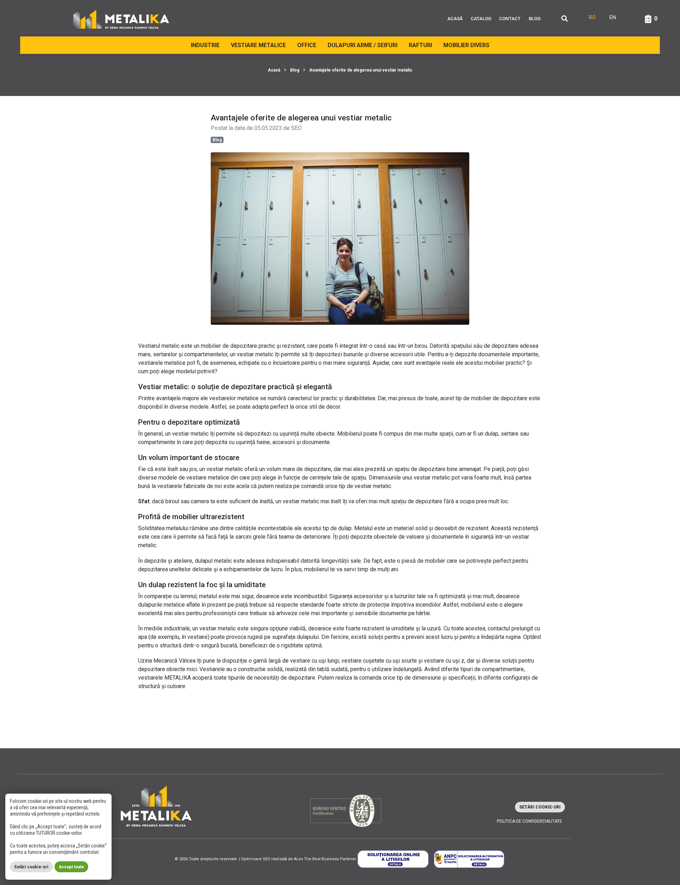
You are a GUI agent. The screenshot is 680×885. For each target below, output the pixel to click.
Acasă (455, 18)
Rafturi (420, 45)
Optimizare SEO (255, 859)
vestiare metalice (207, 477)
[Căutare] (565, 19)
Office (306, 45)
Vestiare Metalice (258, 45)
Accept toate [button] (71, 866)
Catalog (481, 18)
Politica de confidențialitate (529, 821)
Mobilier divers (466, 45)
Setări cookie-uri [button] (540, 807)
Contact (510, 18)
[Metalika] (121, 18)
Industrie (205, 45)
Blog (534, 18)
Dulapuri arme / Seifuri (362, 45)
